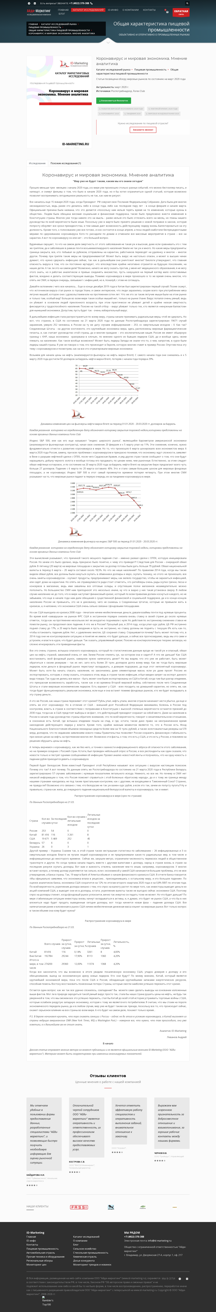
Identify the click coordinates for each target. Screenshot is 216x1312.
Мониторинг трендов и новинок (92, 1264)
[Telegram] (29, 3)
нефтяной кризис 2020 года (164, 109)
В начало (108, 1043)
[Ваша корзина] (168, 12)
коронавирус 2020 (110, 113)
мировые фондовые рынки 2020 (163, 113)
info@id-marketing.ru (159, 1240)
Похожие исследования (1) (66, 163)
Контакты (149, 10)
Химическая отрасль (85, 1256)
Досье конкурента (83, 1260)
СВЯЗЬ (181, 12)
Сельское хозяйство (84, 1248)
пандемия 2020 (133, 113)
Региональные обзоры (39, 1260)
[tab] (37, 163)
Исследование (37, 163)
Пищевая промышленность (42, 1248)
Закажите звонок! (143, 129)
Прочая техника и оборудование (45, 1256)
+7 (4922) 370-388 (79, 3)
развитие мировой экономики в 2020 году (122, 109)
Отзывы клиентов (108, 1075)
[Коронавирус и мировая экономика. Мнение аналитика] (59, 102)
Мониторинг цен (36, 1264)
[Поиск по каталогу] (187, 3)
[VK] (34, 3)
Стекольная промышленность (90, 1252)
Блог (62, 13)
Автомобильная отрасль (40, 1252)
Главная (63, 10)
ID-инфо (113, 10)
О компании (131, 10)
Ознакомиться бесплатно (114, 100)
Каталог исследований (88, 10)
